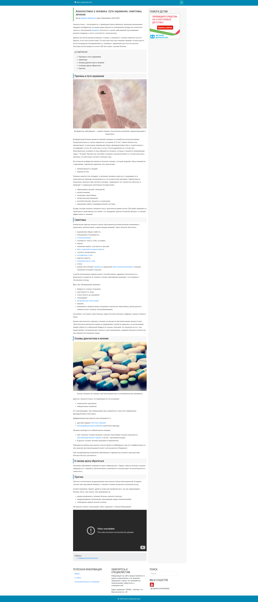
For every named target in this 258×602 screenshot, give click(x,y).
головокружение (84, 238)
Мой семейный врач (84, 2)
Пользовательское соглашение (87, 582)
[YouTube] (152, 584)
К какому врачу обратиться (90, 66)
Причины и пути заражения (90, 57)
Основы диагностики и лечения (91, 63)
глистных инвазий (98, 423)
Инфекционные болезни (88, 558)
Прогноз (82, 68)
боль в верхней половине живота (90, 249)
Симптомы (83, 60)
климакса (97, 267)
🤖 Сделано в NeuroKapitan (160, 588)
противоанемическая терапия (89, 438)
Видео (77, 574)
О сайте (78, 578)
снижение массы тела (86, 261)
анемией (95, 30)
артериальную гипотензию (87, 301)
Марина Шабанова (88, 18)
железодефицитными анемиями (90, 426)
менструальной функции (122, 267)
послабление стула (84, 255)
